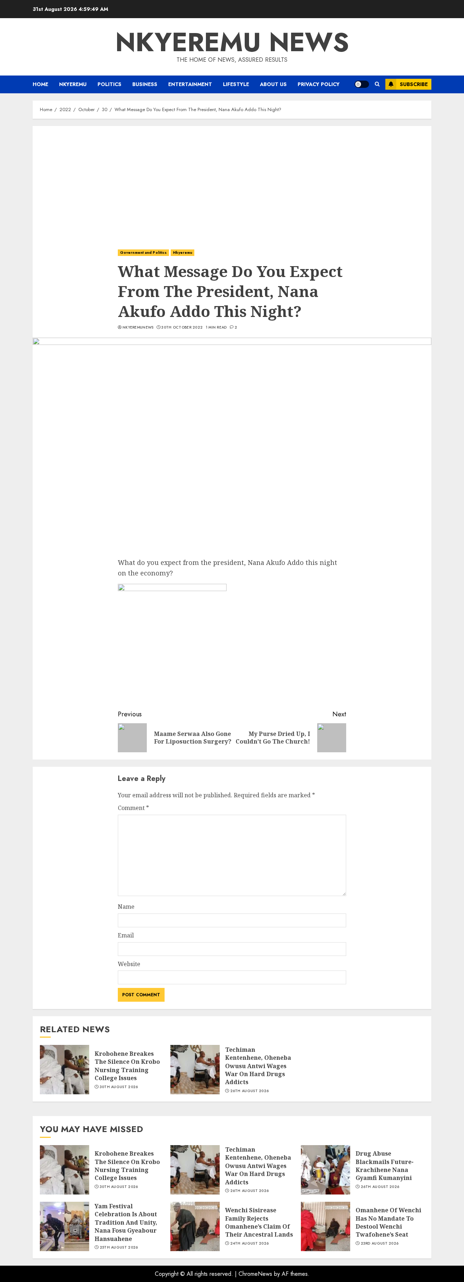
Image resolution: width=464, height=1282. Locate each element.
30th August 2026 (119, 1087)
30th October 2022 (182, 327)
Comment (133, 808)
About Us (273, 84)
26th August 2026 (249, 1091)
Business (144, 84)
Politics (109, 84)
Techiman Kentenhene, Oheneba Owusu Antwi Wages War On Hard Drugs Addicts (258, 1066)
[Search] (377, 84)
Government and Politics (143, 252)
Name (126, 907)
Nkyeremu (73, 84)
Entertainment (190, 84)
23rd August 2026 (380, 1243)
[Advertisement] (232, 180)
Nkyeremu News (232, 42)
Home (40, 84)
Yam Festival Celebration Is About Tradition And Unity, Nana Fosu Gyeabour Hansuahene (126, 1222)
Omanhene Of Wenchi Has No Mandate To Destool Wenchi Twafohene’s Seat (388, 1222)
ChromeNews (255, 1274)
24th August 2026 (249, 1243)
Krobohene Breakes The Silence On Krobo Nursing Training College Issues (127, 1066)
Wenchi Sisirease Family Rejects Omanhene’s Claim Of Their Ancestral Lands (259, 1222)
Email (126, 935)
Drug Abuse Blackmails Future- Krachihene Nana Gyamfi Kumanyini (385, 1165)
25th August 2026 (119, 1247)
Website (129, 964)
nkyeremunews (138, 327)
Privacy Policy (319, 84)
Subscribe (414, 84)
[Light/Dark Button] (362, 84)
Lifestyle (236, 84)
